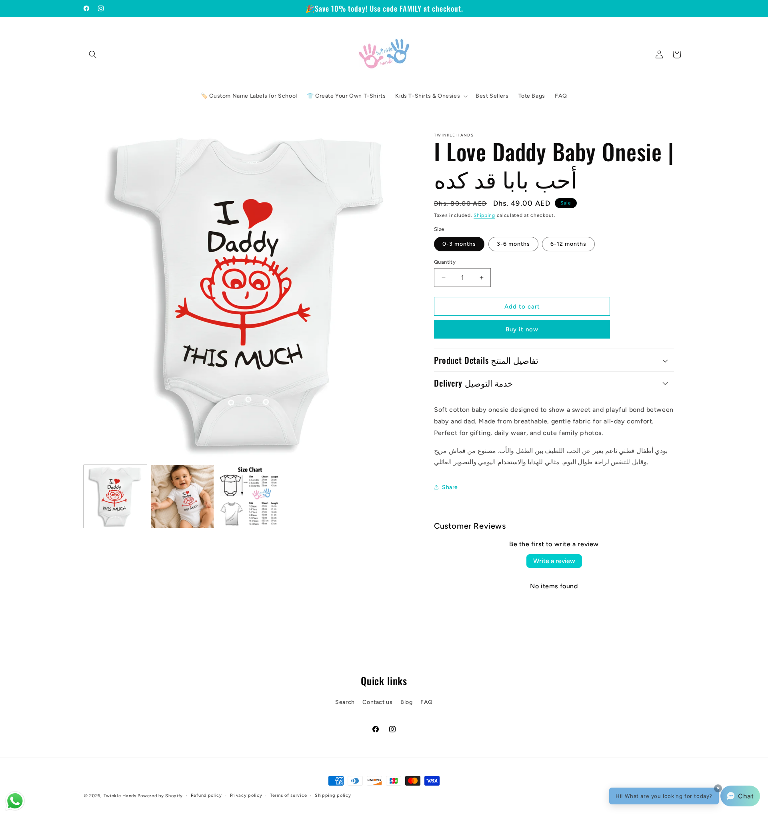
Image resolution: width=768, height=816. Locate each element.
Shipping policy (333, 795)
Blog (406, 701)
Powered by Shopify (160, 795)
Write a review (554, 561)
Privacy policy (246, 795)
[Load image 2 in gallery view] (182, 496)
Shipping (484, 215)
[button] (93, 54)
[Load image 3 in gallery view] (249, 496)
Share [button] (450, 487)
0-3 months (459, 244)
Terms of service (288, 795)
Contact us (377, 701)
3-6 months (513, 244)
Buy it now (522, 329)
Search (345, 701)
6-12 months (568, 244)
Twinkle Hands (120, 795)
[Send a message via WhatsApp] (15, 801)
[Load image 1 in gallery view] (115, 496)
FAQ (426, 701)
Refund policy (206, 795)
